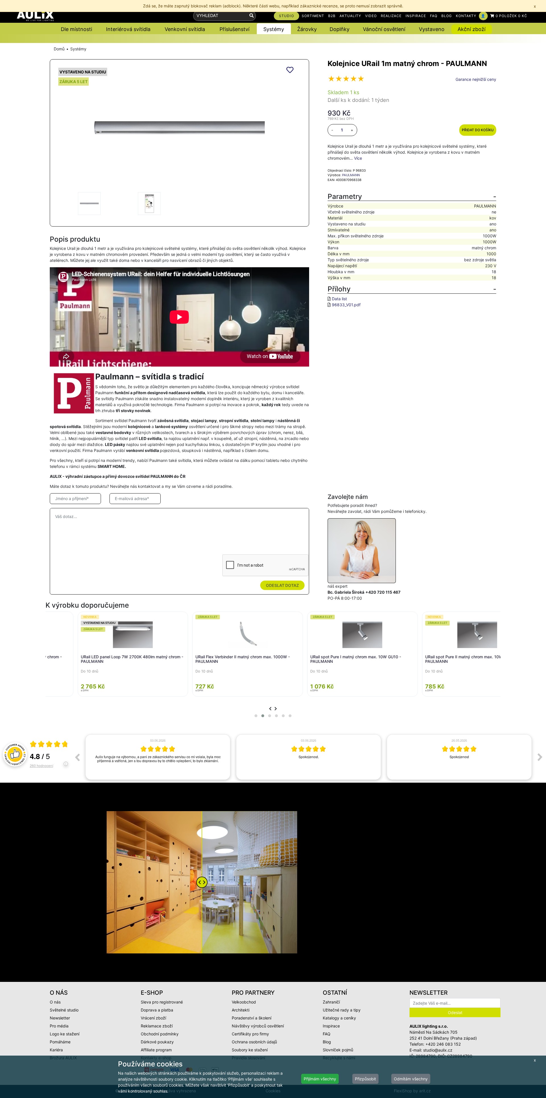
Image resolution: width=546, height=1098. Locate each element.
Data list (339, 298)
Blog (327, 1041)
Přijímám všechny (320, 1078)
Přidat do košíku (478, 130)
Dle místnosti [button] (76, 29)
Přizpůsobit (365, 1078)
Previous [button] (77, 757)
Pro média (59, 1025)
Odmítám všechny (411, 1078)
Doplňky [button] (339, 29)
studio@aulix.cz (437, 1050)
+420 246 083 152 (443, 1044)
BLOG (446, 16)
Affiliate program (156, 1049)
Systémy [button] (273, 29)
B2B (332, 16)
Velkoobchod (244, 1002)
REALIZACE (391, 16)
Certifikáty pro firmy (250, 1033)
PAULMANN (351, 175)
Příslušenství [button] (234, 29)
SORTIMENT (313, 16)
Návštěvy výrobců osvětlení (258, 1025)
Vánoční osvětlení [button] (384, 29)
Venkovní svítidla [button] (185, 29)
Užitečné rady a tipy (342, 1009)
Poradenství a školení (251, 1017)
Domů (59, 48)
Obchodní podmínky (160, 1033)
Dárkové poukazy (157, 1041)
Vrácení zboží (153, 1017)
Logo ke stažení (64, 1033)
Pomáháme (60, 1041)
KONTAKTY (466, 16)
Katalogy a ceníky (339, 1017)
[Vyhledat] (251, 15)
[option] (157, 757)
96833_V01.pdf (346, 304)
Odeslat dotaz (282, 585)
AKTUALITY (350, 16)
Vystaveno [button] (431, 29)
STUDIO (286, 16)
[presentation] (270, 709)
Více (358, 158)
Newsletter (60, 1017)
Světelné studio (64, 1009)
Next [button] (540, 757)
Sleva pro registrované (162, 1002)
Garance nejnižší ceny (476, 79)
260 (41, 765)
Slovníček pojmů (338, 1049)
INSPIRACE (416, 16)
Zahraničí (331, 1002)
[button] (256, 716)
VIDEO (371, 16)
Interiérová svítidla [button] (128, 29)
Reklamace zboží (157, 1025)
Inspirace (331, 1025)
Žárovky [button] (307, 29)
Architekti (240, 1009)
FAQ (433, 16)
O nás (55, 1002)
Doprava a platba (157, 1009)
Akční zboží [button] (471, 29)
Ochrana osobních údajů (254, 1041)
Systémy (78, 48)
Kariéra (56, 1049)
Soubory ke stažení (250, 1049)
